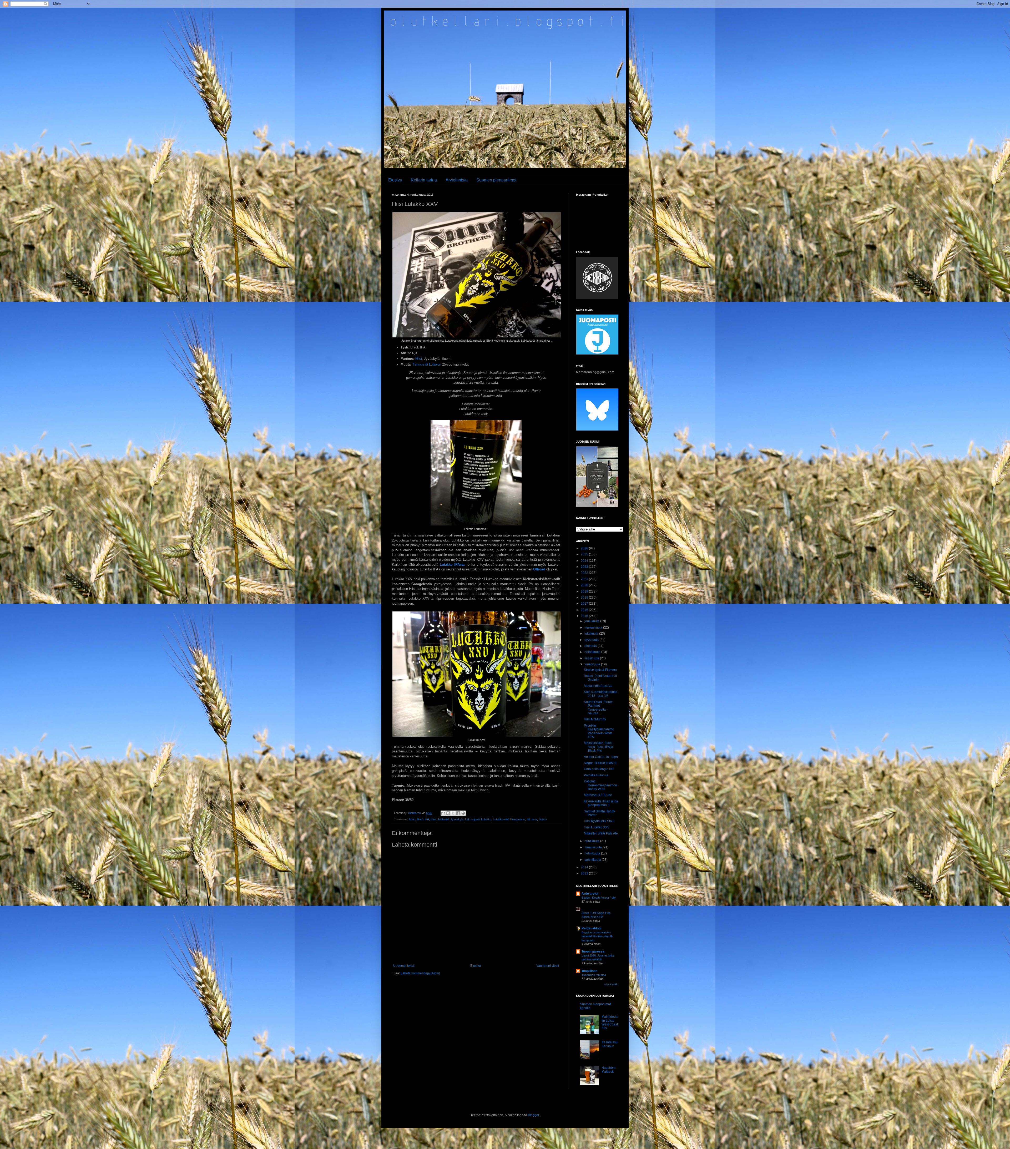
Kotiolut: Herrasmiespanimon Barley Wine (600, 785)
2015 (585, 616)
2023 (585, 567)
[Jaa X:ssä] (453, 813)
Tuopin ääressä (593, 951)
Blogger (533, 1115)
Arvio (412, 819)
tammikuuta (593, 860)
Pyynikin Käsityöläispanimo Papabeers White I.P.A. (599, 731)
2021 (585, 579)
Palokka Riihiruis (596, 775)
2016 (585, 610)
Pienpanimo (517, 819)
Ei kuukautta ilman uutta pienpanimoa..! (601, 803)
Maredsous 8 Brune (598, 795)
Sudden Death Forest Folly (599, 897)
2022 (585, 573)
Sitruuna (532, 819)
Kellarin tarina (424, 180)
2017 (585, 603)
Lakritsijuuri (472, 819)
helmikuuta (592, 853)
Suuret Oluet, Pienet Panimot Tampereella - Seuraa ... (598, 707)
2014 (585, 867)
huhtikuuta (592, 841)
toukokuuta (592, 664)
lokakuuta (591, 633)
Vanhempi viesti (547, 966)
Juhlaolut (443, 819)
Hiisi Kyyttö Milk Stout (599, 821)
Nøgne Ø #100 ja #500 (600, 763)
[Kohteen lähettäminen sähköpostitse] (443, 813)
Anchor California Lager (601, 757)
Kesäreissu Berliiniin (610, 1044)
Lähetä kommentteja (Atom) (420, 973)
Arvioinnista (457, 180)
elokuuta (591, 646)
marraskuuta (593, 627)
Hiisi (418, 359)
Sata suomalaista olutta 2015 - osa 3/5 (600, 693)
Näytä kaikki (611, 984)
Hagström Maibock (608, 1069)
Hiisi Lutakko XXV (596, 827)
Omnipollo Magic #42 (599, 769)
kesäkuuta (592, 658)
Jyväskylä (456, 819)
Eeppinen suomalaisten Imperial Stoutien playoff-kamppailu (597, 936)
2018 (585, 597)
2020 (585, 585)
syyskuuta (591, 640)
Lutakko (486, 819)
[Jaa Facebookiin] (458, 813)
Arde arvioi (590, 893)
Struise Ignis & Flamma (600, 670)
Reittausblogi (591, 928)
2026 (585, 548)
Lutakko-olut (501, 819)
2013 (585, 873)
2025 (585, 554)
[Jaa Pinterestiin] (463, 813)
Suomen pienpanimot (496, 180)
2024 (585, 561)
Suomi (543, 819)
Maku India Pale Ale (598, 686)
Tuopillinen (589, 971)
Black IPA (423, 819)
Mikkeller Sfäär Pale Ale (601, 833)
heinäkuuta (592, 652)
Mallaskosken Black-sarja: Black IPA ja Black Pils (598, 746)
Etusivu (395, 180)
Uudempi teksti (404, 966)
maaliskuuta (593, 847)
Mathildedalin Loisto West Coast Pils (610, 1022)
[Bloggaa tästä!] (448, 813)
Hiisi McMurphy (595, 719)
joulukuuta (592, 621)
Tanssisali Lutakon (427, 364)
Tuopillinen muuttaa (594, 974)
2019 (585, 591)
